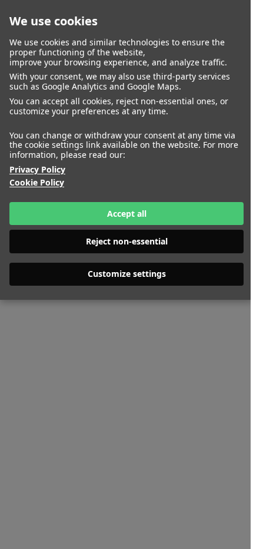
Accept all (127, 213)
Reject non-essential (127, 241)
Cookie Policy (36, 183)
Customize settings (127, 273)
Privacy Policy (37, 170)
